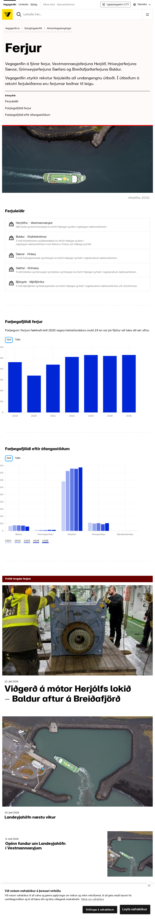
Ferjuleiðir (12, 101)
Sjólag (33, 4)
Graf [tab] (9, 339)
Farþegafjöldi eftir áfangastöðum (27, 115)
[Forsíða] (7, 14)
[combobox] (142, 5)
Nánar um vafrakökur (92, 899)
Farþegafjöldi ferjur (18, 108)
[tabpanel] (77, 382)
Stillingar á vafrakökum (100, 909)
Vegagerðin (9, 4)
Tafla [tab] (17, 339)
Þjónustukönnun (65, 4)
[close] (149, 885)
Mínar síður (49, 4)
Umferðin (23, 4)
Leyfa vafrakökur (134, 909)
